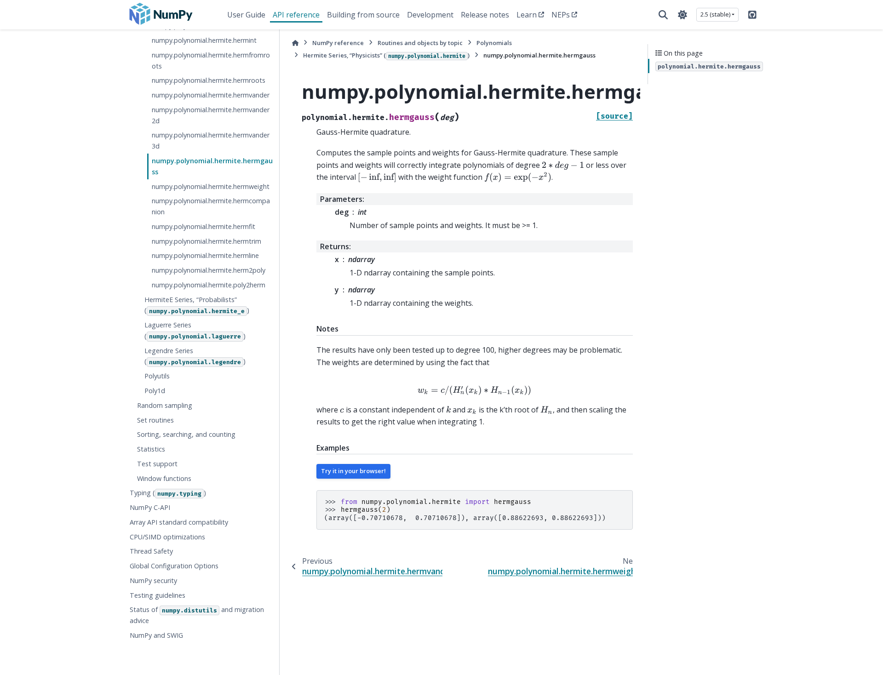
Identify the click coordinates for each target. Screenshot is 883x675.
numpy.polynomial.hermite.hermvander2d (210, 115)
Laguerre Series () (195, 330)
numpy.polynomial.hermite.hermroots (208, 80)
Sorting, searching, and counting (186, 434)
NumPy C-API (150, 507)
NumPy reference (338, 43)
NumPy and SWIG (156, 635)
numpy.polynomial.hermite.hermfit (203, 226)
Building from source (363, 15)
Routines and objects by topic (420, 43)
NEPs (560, 15)
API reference (296, 15)
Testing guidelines (157, 595)
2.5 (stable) (715, 14)
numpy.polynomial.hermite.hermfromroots (211, 60)
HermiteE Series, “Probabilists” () (196, 305)
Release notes (485, 15)
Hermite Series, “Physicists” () (386, 55)
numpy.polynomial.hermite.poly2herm (208, 284)
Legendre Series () (195, 356)
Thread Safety (151, 551)
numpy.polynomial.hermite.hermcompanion (211, 206)
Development (430, 15)
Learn (526, 15)
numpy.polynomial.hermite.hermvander (210, 95)
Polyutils (157, 376)
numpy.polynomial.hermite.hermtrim (206, 241)
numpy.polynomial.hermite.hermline (205, 255)
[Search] (663, 15)
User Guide (246, 15)
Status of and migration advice (197, 615)
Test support (157, 463)
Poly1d (154, 390)
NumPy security (153, 580)
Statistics (151, 449)
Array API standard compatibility (179, 522)
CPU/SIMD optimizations (167, 536)
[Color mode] (682, 15)
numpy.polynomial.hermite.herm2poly (208, 270)
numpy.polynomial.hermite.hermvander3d (210, 141)
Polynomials (494, 43)
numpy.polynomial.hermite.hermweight (210, 186)
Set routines (155, 420)
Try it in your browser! (353, 471)
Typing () (168, 492)
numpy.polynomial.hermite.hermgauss (212, 166)
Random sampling (164, 405)
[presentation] (563, 165)
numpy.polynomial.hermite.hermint (204, 40)
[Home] (295, 43)
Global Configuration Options (174, 565)
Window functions (164, 478)
